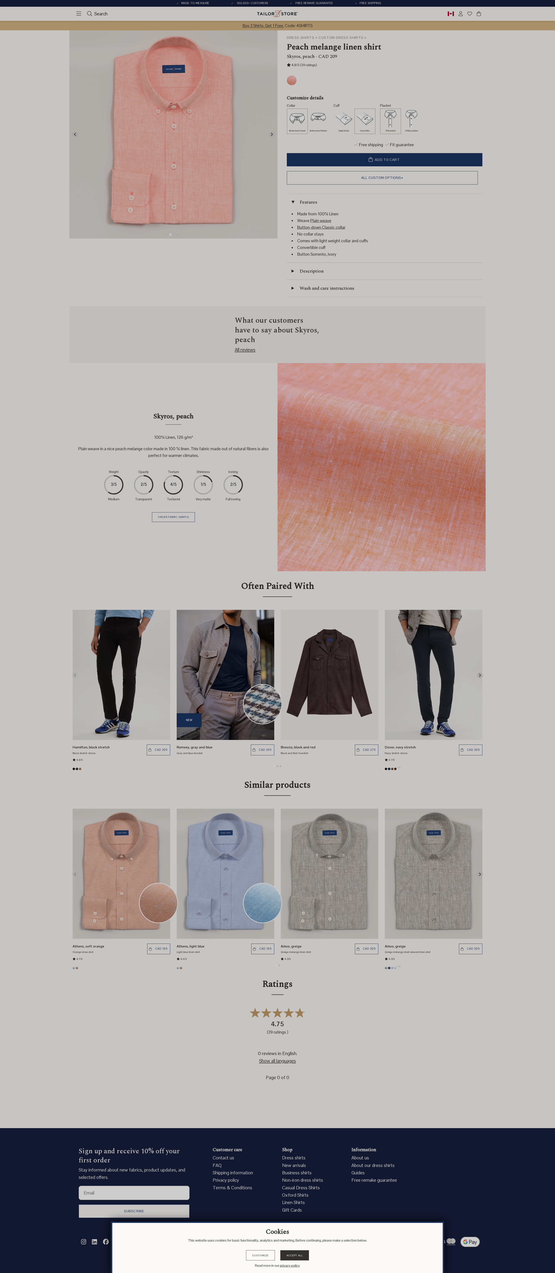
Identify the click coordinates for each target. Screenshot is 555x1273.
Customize (260, 1255)
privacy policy (290, 1265)
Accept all (295, 1255)
